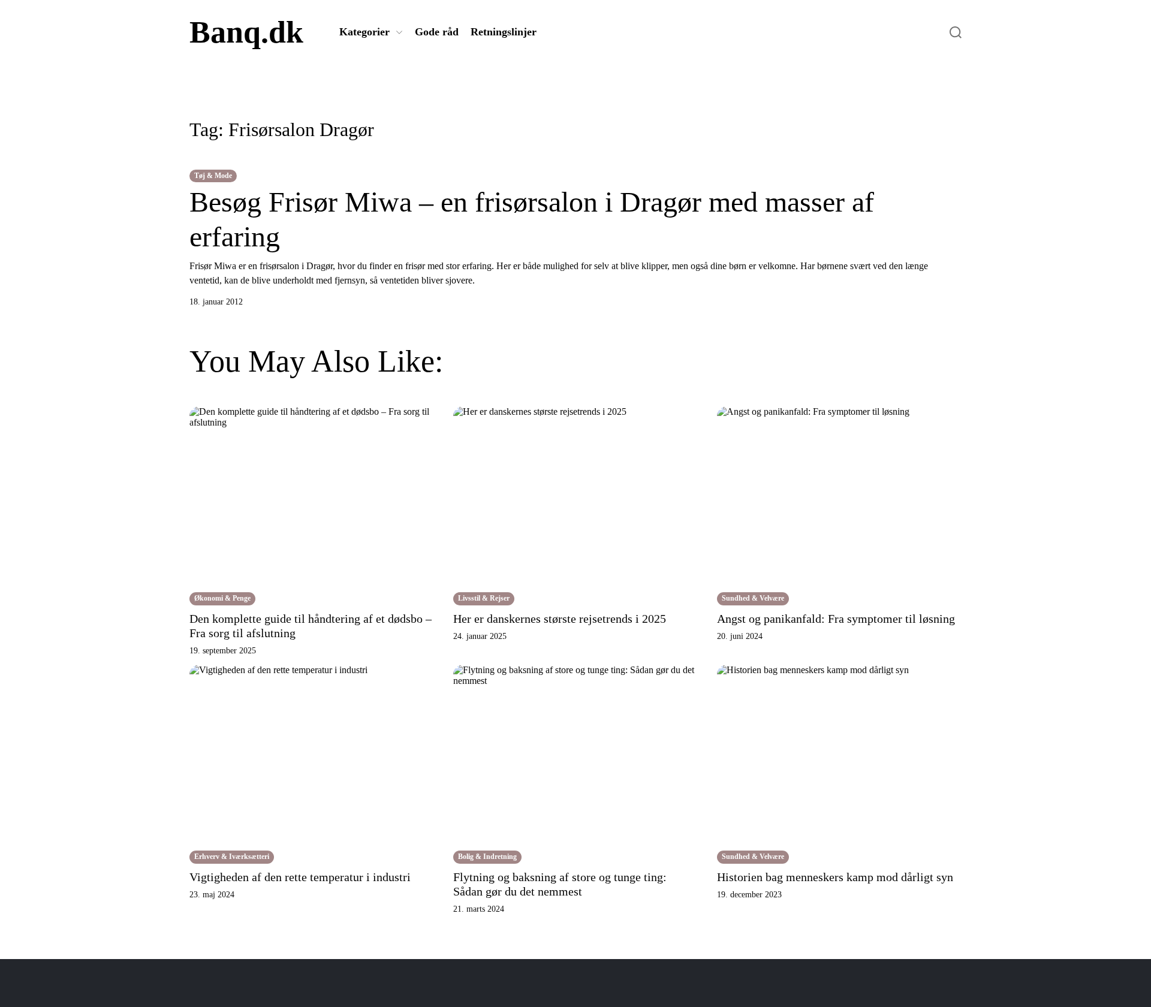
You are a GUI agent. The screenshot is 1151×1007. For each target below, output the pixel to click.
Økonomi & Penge (222, 598)
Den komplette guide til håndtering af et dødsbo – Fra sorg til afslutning (310, 626)
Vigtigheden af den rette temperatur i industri (300, 877)
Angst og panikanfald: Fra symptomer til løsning (836, 618)
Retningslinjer (504, 32)
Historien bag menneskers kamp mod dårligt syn (835, 877)
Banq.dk (246, 32)
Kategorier (364, 32)
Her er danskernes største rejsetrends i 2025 (559, 618)
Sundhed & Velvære (753, 598)
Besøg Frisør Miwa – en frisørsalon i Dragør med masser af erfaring (531, 219)
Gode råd (437, 32)
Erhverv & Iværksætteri (231, 856)
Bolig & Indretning (487, 856)
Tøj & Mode (213, 175)
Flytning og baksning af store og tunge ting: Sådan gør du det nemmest (560, 884)
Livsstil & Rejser (484, 598)
